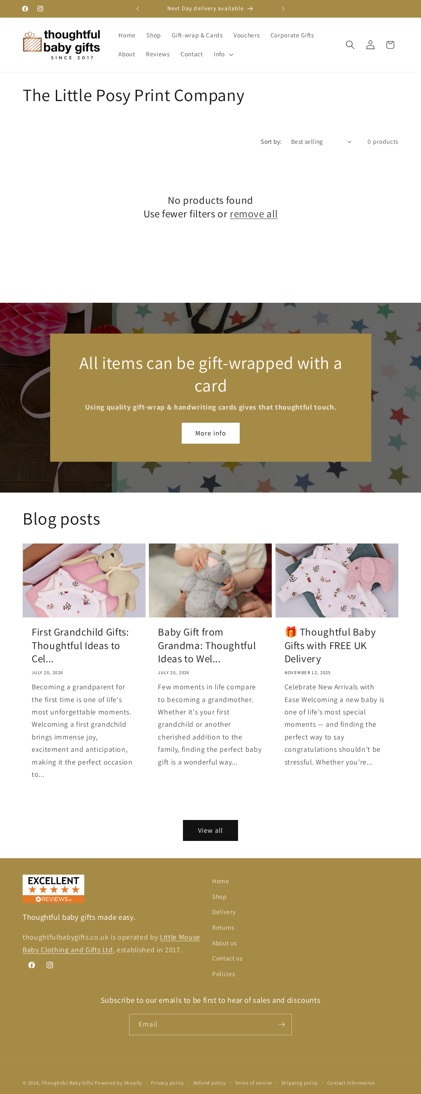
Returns (223, 927)
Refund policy (209, 1083)
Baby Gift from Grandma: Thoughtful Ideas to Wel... (207, 645)
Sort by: (271, 141)
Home (220, 881)
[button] (222, 54)
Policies (223, 974)
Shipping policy (300, 1083)
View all (210, 830)
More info (210, 433)
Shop (219, 896)
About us (224, 943)
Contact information (351, 1083)
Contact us (227, 958)
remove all (254, 213)
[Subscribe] (281, 1024)
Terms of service (253, 1083)
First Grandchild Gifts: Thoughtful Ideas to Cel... (80, 645)
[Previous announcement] (138, 8)
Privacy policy (167, 1083)
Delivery (224, 911)
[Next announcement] (283, 8)
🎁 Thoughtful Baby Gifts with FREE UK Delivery (330, 645)
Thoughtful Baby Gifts (67, 1083)
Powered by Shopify (118, 1083)
